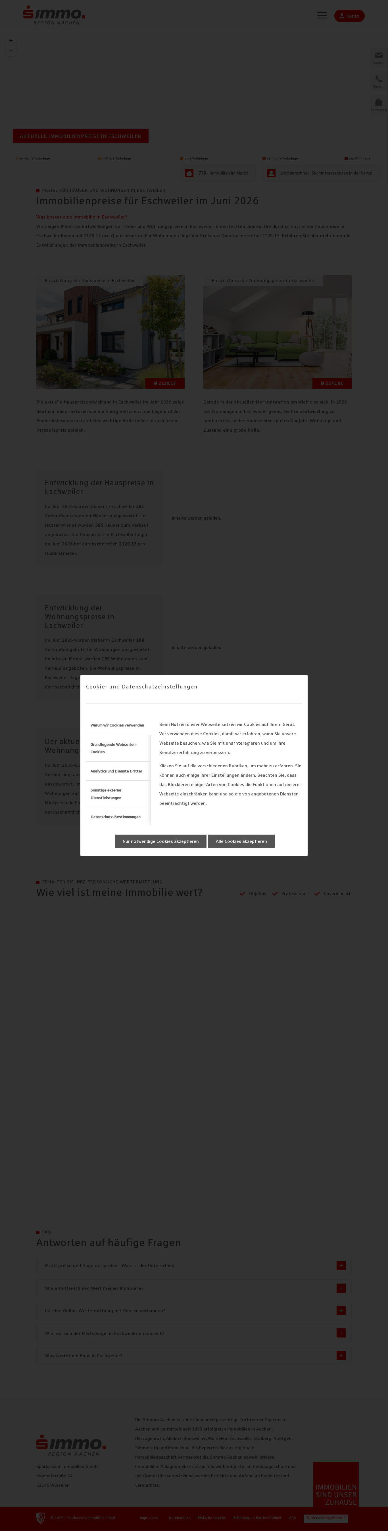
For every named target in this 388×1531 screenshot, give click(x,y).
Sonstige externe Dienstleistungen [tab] (106, 794)
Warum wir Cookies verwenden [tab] (117, 725)
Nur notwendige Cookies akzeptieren (161, 841)
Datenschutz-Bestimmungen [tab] (116, 816)
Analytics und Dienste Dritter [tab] (116, 771)
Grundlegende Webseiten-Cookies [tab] (114, 748)
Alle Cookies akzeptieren (241, 841)
